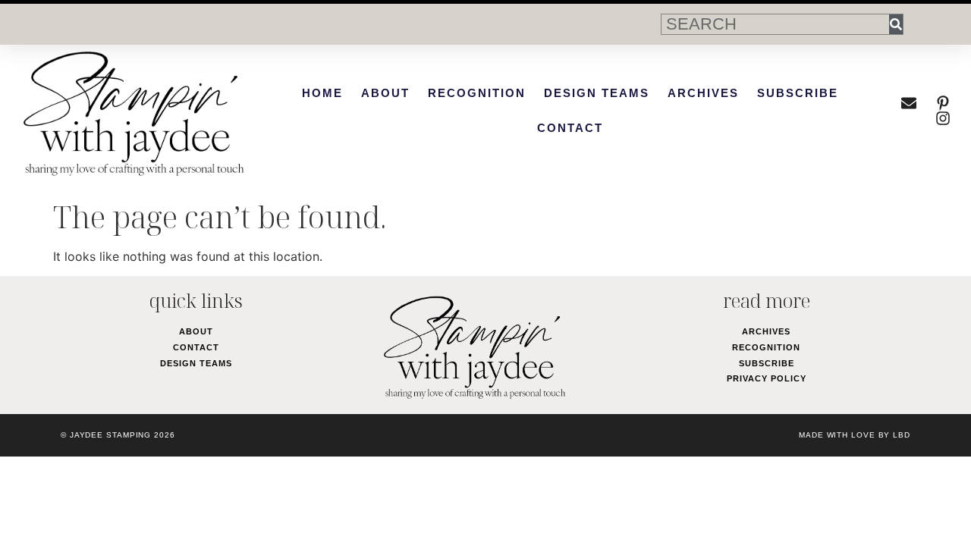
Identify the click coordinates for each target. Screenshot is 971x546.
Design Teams (596, 92)
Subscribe (797, 92)
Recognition (477, 92)
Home (322, 92)
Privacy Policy (766, 378)
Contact (570, 127)
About (385, 92)
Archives (703, 92)
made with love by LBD (854, 435)
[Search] (896, 24)
